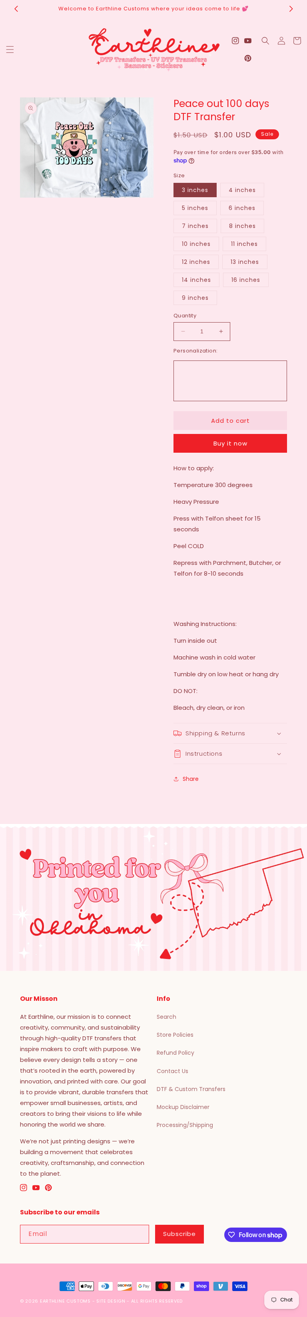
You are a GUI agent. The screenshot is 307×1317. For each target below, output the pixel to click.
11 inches (244, 244)
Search (166, 1017)
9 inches (195, 298)
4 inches (242, 190)
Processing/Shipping (185, 1125)
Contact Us (172, 1071)
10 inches (196, 244)
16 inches (245, 280)
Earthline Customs (65, 1301)
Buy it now (230, 443)
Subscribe (179, 1234)
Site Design (111, 1301)
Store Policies (175, 1035)
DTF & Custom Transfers (191, 1089)
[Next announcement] (291, 9)
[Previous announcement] (16, 9)
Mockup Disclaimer (183, 1107)
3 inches (195, 190)
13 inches (245, 262)
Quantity (184, 315)
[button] (10, 49)
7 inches (195, 226)
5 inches (195, 208)
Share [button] (191, 779)
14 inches (196, 280)
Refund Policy (175, 1053)
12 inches (196, 262)
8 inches (242, 226)
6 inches (242, 208)
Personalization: (195, 351)
